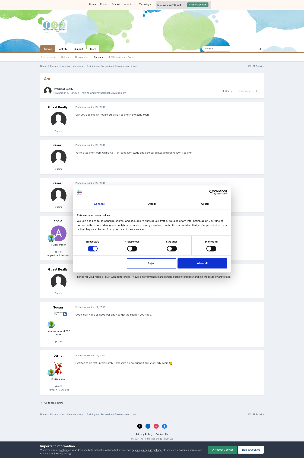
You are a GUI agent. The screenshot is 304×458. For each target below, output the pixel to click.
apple (58, 221)
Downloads (81, 57)
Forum (103, 4)
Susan (58, 307)
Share (228, 91)
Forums (98, 57)
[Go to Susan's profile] (58, 320)
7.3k (59, 341)
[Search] (260, 49)
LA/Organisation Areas (121, 57)
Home (92, 4)
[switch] (132, 249)
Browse (47, 48)
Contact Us (162, 434)
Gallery (65, 57)
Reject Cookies (251, 449)
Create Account (198, 4)
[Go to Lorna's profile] (58, 368)
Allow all (202, 263)
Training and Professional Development (103, 92)
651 (60, 386)
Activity (63, 48)
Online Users (48, 57)
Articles (116, 4)
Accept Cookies (223, 449)
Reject (151, 263)
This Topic (245, 48)
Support (78, 48)
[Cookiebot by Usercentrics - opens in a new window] (212, 192)
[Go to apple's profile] (58, 233)
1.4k (59, 251)
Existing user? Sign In (170, 5)
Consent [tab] (99, 203)
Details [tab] (152, 203)
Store (93, 48)
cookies (63, 450)
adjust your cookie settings (147, 450)
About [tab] (205, 203)
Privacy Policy (144, 434)
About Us (129, 4)
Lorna (57, 355)
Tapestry (144, 4)
